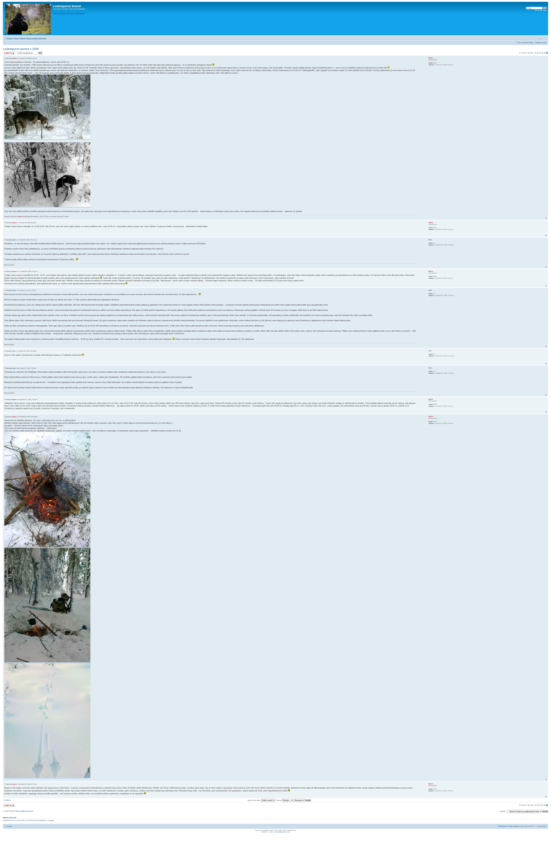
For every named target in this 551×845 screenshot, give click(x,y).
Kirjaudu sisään (541, 42)
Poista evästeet (513, 826)
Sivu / (530, 53)
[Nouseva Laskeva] (302, 800)
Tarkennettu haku (540, 10)
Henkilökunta (502, 826)
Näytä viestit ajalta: (254, 800)
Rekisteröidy (528, 42)
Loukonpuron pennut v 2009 (21, 48)
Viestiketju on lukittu (7, 53)
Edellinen (8, 800)
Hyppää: (503, 811)
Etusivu (9, 38)
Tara (13, 351)
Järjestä (279, 800)
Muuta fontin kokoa (545, 38)
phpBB (265, 830)
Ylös (546, 218)
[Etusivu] (28, 18)
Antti (13, 240)
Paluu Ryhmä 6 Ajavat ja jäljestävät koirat (19, 811)
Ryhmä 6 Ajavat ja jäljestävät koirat (33, 38)
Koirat (16, 38)
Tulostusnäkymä (540, 38)
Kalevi (14, 58)
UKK (519, 42)
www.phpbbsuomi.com (282, 832)
